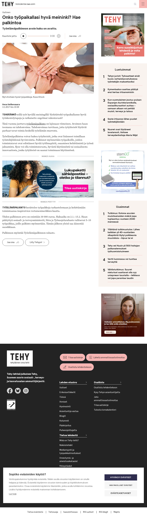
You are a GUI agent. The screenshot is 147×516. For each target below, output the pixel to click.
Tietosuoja (53, 512)
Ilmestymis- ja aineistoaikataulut (68, 459)
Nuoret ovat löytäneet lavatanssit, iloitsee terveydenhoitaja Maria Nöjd (123, 132)
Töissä (62, 397)
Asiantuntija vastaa (68, 411)
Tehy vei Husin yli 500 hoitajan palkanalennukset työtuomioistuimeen (124, 248)
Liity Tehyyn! (36, 242)
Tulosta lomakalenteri (105, 409)
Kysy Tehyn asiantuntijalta (107, 392)
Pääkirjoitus (65, 425)
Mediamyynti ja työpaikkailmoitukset (70, 451)
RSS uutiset (88, 512)
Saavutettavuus (70, 512)
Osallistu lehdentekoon (79, 367)
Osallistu (99, 382)
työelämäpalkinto (36, 123)
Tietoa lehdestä (68, 435)
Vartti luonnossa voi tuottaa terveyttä (122, 260)
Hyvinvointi (65, 406)
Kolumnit (64, 420)
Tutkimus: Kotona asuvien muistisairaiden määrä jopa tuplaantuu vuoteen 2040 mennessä (122, 217)
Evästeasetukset (121, 493)
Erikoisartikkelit (67, 392)
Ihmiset (63, 401)
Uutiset (63, 387)
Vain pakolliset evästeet (121, 485)
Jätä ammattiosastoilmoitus (106, 398)
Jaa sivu (73, 36)
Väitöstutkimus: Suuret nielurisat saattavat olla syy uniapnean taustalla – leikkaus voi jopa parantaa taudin (124, 274)
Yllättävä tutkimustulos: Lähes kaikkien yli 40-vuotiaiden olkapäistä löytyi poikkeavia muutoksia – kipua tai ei (124, 234)
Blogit (62, 416)
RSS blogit (104, 512)
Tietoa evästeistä (35, 512)
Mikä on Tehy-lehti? (69, 440)
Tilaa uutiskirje (75, 357)
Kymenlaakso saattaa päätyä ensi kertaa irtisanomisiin (123, 91)
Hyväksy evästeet (120, 477)
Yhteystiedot (65, 466)
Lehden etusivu (68, 382)
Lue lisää (12, 494)
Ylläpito (116, 512)
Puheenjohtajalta (68, 430)
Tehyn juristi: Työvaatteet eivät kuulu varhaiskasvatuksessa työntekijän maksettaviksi (124, 79)
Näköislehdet (66, 445)
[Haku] (135, 4)
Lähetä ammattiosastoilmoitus (109, 357)
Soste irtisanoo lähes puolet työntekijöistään (122, 120)
